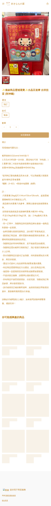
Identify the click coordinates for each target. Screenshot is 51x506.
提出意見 (5, 500)
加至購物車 (25, 135)
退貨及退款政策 (10, 495)
